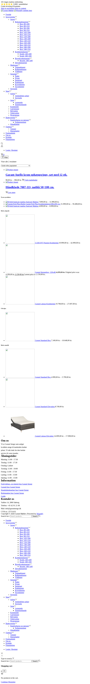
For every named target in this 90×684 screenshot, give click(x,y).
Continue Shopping (8, 682)
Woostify (40, 514)
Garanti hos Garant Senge (10, 487)
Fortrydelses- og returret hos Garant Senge (16, 484)
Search (35, 516)
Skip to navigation (7, 8)
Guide (3, 496)
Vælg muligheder (30, 180)
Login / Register (12, 150)
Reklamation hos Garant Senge (12, 493)
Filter (6, 157)
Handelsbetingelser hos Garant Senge (15, 490)
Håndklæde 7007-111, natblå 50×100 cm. (30, 187)
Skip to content (20, 8)
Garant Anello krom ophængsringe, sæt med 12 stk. (36, 174)
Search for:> (5, 516)
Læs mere (11, 192)
